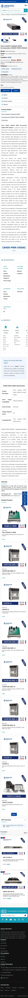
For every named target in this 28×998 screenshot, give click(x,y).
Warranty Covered (17, 68)
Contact (24, 500)
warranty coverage (6, 217)
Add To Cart (6, 90)
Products (8, 14)
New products (4, 945)
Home (2, 14)
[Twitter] (7, 920)
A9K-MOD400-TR (8, 891)
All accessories (4, 951)
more (3, 539)
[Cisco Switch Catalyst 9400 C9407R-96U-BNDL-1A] (14, 633)
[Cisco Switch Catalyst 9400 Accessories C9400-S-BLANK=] (14, 787)
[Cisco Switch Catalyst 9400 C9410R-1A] (14, 749)
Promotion (4, 832)
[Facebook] (3, 920)
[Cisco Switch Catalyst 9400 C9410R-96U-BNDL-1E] (14, 710)
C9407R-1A (5, 609)
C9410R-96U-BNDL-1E (8, 725)
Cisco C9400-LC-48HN (9, 532)
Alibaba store (5, 977)
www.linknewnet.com (22, 995)
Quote (24, 497)
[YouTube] (11, 920)
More (14, 814)
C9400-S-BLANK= (7, 802)
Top (25, 504)
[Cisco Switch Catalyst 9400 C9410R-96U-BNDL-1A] (14, 671)
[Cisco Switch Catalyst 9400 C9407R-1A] (14, 594)
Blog (2, 990)
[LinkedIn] (15, 920)
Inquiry (16, 90)
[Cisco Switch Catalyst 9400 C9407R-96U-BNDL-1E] (14, 556)
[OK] (25, 915)
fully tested (14, 371)
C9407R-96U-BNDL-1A (9, 648)
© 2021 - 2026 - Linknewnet (7, 995)
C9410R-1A (5, 764)
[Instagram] (23, 920)
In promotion (3, 943)
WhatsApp (25, 494)
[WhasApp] (19, 920)
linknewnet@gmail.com (15, 495)
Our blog (3, 956)
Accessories (21, 987)
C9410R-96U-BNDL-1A (8, 686)
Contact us (3, 962)
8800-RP (5, 857)
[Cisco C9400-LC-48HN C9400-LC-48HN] (14, 517)
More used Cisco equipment (7, 87)
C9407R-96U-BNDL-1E (8, 571)
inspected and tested (21, 208)
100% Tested (6, 68)
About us (3, 959)
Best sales (3, 948)
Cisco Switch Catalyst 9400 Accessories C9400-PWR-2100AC (19, 14)
